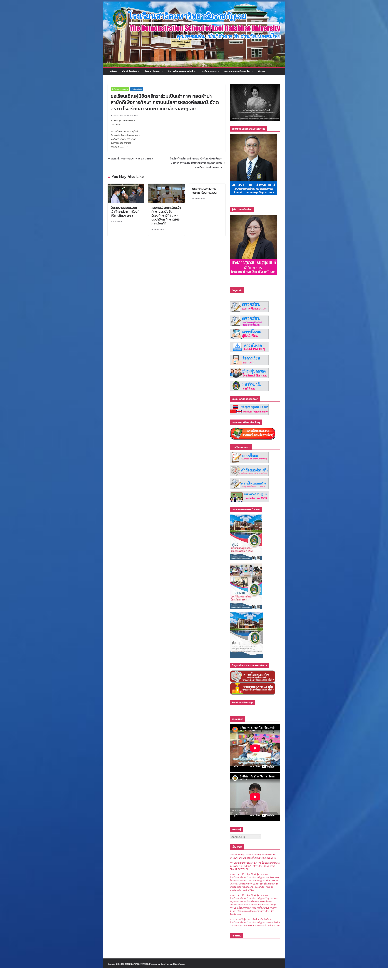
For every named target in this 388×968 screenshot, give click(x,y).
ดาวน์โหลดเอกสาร (209, 71)
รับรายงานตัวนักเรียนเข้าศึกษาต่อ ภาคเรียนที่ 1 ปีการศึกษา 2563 (125, 211)
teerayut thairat (133, 115)
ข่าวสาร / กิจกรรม (152, 71)
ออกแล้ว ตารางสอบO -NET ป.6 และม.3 (132, 158)
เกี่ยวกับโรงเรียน (129, 71)
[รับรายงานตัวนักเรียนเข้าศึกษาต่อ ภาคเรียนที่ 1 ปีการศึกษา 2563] (126, 186)
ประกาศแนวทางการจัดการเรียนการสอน (204, 190)
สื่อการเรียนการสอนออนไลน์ (180, 71)
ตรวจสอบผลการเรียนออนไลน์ (237, 71)
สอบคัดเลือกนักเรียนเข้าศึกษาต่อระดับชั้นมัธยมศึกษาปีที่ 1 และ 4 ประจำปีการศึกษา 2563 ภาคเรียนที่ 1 (166, 215)
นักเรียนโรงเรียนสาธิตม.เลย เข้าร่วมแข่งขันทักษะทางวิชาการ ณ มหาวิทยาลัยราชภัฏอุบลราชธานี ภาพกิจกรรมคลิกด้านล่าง (196, 163)
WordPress (179, 964)
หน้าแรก (113, 71)
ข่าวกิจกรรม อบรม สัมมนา (120, 89)
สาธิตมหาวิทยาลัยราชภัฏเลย (136, 964)
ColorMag (165, 964)
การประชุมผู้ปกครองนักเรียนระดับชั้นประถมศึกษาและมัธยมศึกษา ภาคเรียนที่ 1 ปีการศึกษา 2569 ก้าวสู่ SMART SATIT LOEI (255, 866)
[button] (138, 71)
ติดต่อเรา (262, 71)
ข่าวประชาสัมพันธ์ (137, 89)
